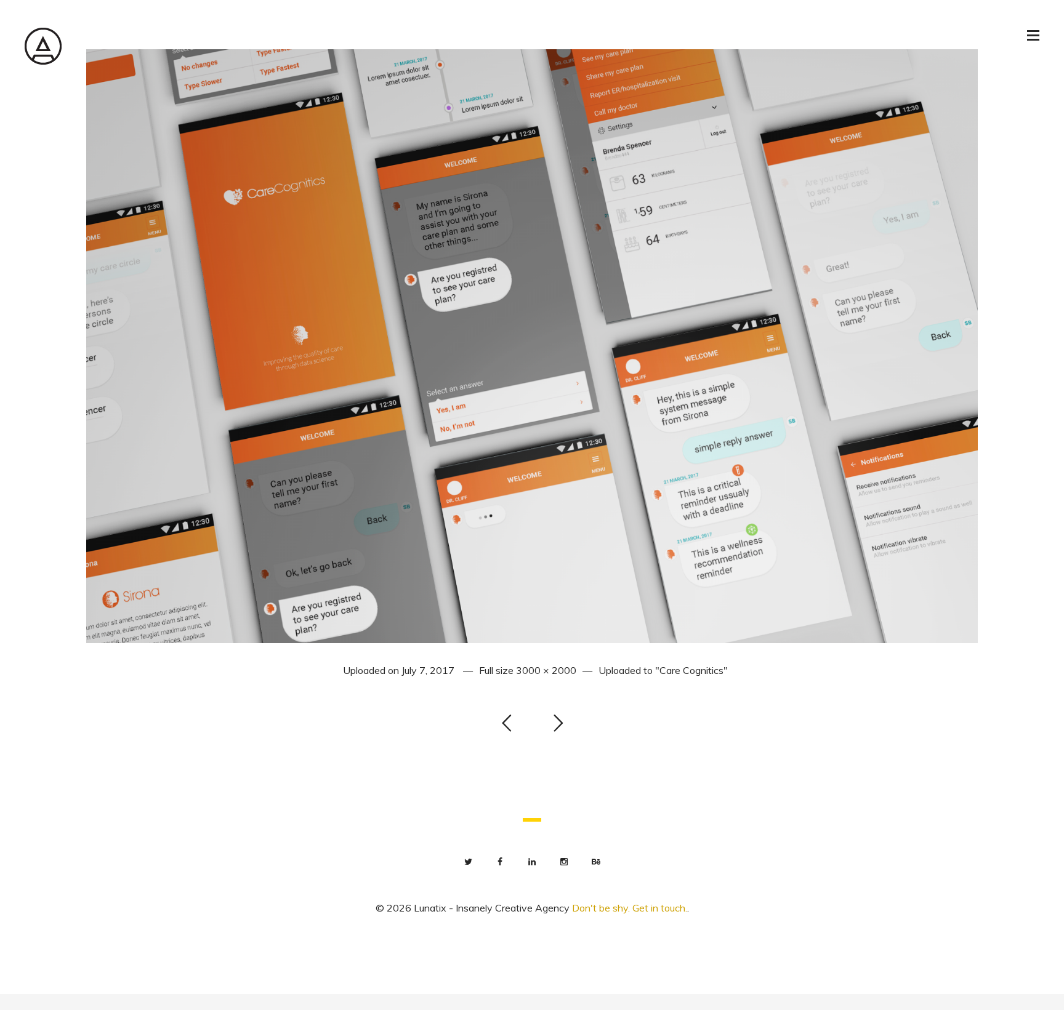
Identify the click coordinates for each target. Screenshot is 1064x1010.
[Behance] (596, 862)
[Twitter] (468, 862)
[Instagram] (564, 862)
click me (16, 1001)
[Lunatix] (43, 46)
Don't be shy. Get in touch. (629, 908)
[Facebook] (500, 862)
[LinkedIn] (532, 862)
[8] (532, 345)
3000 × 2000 (546, 670)
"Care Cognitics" (691, 670)
